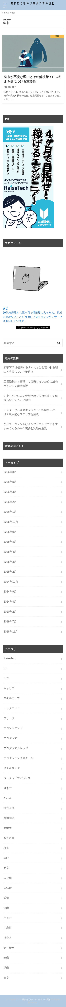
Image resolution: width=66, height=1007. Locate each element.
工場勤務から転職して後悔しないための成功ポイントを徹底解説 (31, 383)
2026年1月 (10, 511)
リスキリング (12, 768)
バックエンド (12, 708)
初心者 (8, 798)
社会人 (8, 937)
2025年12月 (11, 521)
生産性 (8, 927)
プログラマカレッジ (16, 748)
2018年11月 (11, 631)
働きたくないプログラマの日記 (36, 999)
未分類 (8, 877)
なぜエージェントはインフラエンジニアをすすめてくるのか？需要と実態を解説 (31, 426)
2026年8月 (10, 471)
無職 (6, 907)
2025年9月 (10, 531)
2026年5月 (10, 481)
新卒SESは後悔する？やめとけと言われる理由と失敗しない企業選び (31, 369)
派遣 (6, 897)
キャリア (9, 688)
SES (6, 678)
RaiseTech (10, 658)
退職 (6, 967)
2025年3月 (10, 561)
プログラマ (10, 738)
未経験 (8, 887)
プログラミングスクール (18, 758)
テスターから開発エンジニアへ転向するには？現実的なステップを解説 (29, 412)
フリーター (10, 718)
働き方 (8, 787)
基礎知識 (9, 817)
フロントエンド (13, 728)
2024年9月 (10, 591)
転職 (6, 957)
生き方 (8, 917)
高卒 (6, 977)
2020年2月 (10, 611)
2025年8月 (10, 541)
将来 (6, 847)
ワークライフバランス (17, 778)
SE (5, 668)
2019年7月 (10, 621)
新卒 (6, 867)
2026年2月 (10, 501)
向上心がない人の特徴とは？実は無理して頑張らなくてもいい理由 (31, 398)
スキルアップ (12, 698)
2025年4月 (10, 551)
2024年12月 (11, 581)
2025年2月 (10, 571)
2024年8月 (10, 601)
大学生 (8, 827)
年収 (6, 857)
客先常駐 (9, 837)
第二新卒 (9, 947)
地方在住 (9, 807)
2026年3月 (10, 491)
